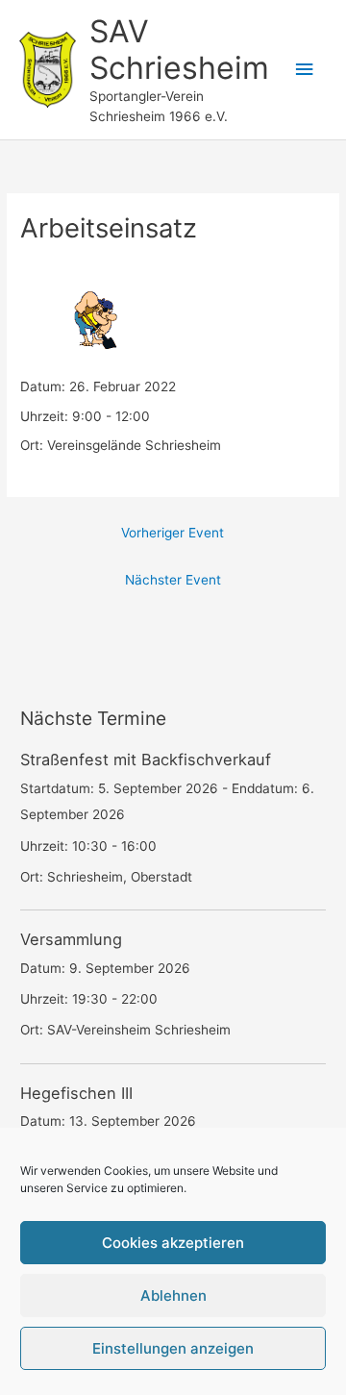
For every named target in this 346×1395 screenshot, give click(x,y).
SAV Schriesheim (179, 49)
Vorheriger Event (172, 532)
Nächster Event (173, 579)
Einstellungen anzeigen (173, 1348)
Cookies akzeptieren (173, 1242)
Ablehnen (173, 1295)
